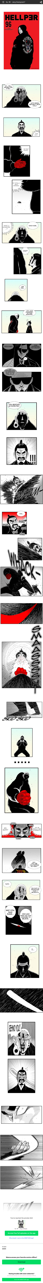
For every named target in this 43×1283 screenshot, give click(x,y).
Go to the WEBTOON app (21, 1279)
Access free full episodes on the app (21, 1233)
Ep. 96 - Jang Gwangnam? (15, 2)
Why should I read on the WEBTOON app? (21, 1238)
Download (21, 1262)
